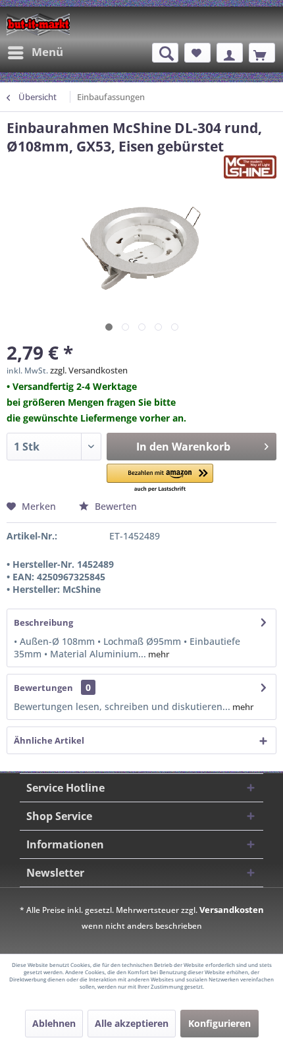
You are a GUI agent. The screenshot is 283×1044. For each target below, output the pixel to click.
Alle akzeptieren (131, 1023)
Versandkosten (231, 910)
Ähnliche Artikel (49, 740)
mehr (157, 654)
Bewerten (114, 506)
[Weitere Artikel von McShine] (250, 167)
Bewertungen (43, 688)
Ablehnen (54, 1023)
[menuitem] (35, 53)
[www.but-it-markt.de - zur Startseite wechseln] (38, 24)
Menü (47, 51)
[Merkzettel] (197, 53)
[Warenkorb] (262, 53)
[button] (160, 478)
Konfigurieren (219, 1023)
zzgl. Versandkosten (89, 370)
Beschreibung (43, 622)
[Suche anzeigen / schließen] (165, 53)
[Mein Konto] (230, 53)
